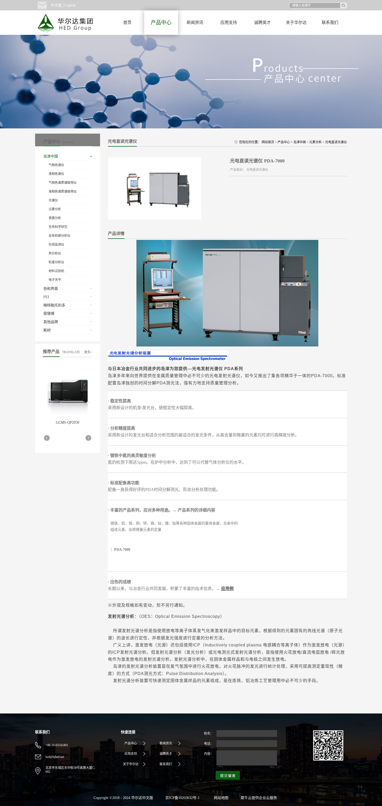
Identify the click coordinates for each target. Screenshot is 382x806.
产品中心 (284, 142)
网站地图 (220, 798)
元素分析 (315, 142)
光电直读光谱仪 (336, 142)
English (70, 5)
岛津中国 (299, 142)
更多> (88, 352)
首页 (127, 22)
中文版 (56, 5)
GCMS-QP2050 (67, 422)
